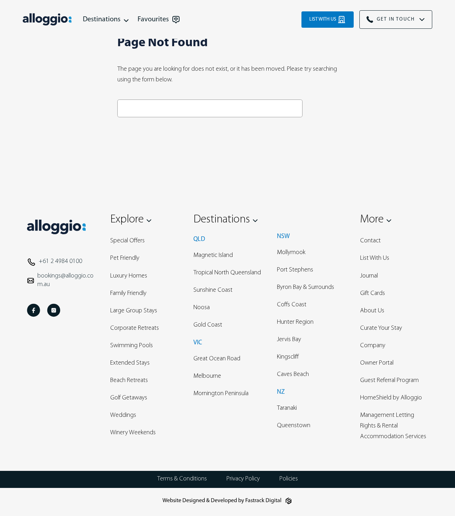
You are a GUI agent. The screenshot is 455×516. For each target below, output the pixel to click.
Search (322, 108)
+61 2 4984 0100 (60, 261)
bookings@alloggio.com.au (65, 280)
